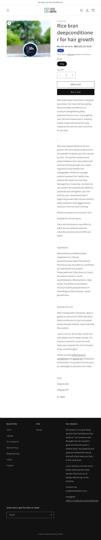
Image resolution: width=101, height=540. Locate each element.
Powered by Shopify (56, 534)
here (80, 203)
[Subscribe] (51, 515)
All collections (13, 441)
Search (9, 459)
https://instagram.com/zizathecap (82, 500)
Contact (10, 465)
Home (9, 430)
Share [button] (62, 397)
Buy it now (76, 92)
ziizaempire (46, 534)
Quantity (60, 70)
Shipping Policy (13, 453)
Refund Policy (12, 448)
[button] (8, 10)
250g (62, 64)
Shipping (70, 54)
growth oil (77, 358)
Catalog (10, 436)
